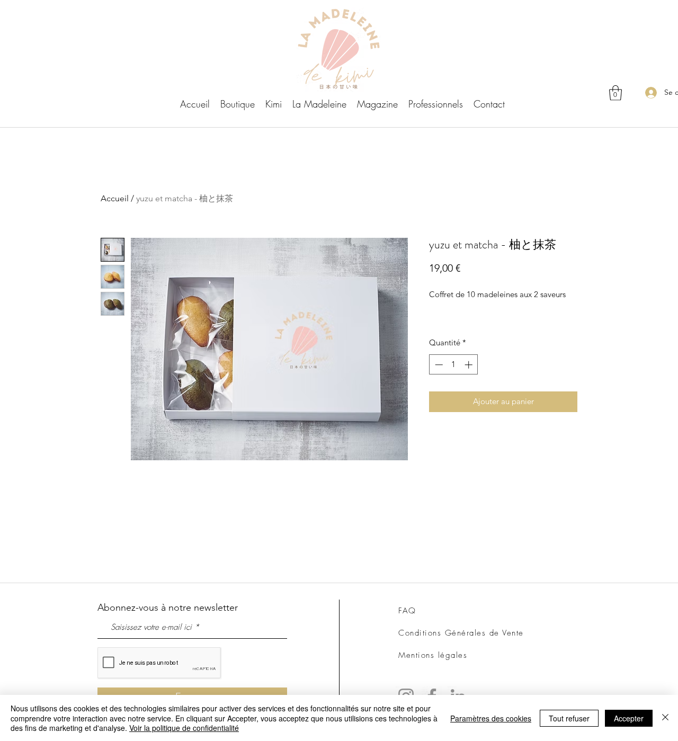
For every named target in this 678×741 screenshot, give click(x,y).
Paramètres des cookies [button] (490, 718)
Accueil (115, 198)
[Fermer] (665, 718)
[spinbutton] (453, 364)
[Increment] (469, 364)
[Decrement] (438, 364)
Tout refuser (569, 718)
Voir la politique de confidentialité (184, 727)
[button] (615, 93)
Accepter (629, 718)
